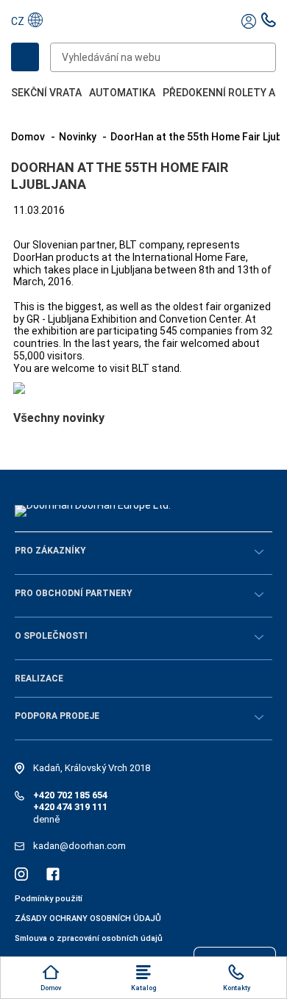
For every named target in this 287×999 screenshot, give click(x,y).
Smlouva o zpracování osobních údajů (89, 938)
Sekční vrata (46, 93)
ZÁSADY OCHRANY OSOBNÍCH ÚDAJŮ (88, 918)
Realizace (39, 678)
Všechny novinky (58, 418)
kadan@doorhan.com (79, 845)
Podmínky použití (48, 898)
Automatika (122, 93)
